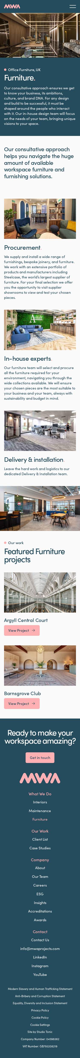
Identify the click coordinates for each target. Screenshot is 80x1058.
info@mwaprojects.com (40, 948)
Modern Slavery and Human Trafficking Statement (40, 989)
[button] (73, 6)
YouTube (40, 974)
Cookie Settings (40, 1025)
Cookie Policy (40, 1018)
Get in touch (40, 757)
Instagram (40, 965)
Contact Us (40, 939)
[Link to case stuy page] (40, 604)
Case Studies (40, 847)
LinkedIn (40, 957)
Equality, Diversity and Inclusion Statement (40, 1003)
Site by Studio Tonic (40, 1032)
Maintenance (40, 810)
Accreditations (40, 911)
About (40, 867)
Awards (40, 919)
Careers (40, 885)
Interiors (40, 801)
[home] (12, 6)
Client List (40, 839)
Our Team (40, 876)
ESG (40, 893)
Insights (40, 902)
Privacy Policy (40, 1010)
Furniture (40, 819)
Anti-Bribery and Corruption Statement (40, 996)
